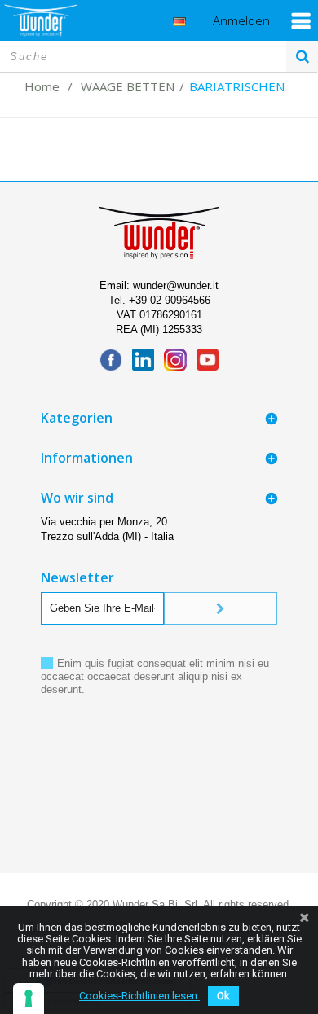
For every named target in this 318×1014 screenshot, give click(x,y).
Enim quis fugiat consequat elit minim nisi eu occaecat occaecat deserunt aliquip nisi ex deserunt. (155, 676)
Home (42, 86)
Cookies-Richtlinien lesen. (139, 996)
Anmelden (241, 21)
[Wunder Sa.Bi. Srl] (40, 20)
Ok (223, 996)
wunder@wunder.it (176, 285)
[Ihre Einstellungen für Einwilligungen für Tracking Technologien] (28, 998)
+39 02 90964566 (169, 300)
